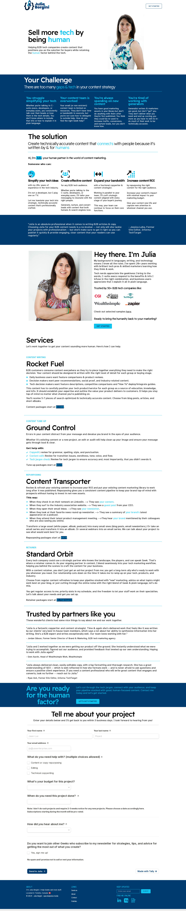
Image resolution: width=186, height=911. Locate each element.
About (73, 894)
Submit (146, 891)
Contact (74, 898)
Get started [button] (103, 326)
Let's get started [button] (88, 701)
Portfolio (74, 901)
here (128, 311)
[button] (119, 900)
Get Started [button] (154, 6)
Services (74, 890)
